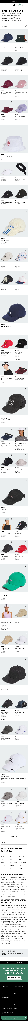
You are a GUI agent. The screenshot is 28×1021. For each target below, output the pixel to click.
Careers (4, 993)
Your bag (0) (19, 962)
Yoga (11, 868)
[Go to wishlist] (5, 5)
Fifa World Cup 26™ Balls (22, 868)
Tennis (11, 859)
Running (12, 854)
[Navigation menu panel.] (2, 5)
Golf (2, 859)
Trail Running (13, 862)
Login (7, 962)
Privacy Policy (17, 1004)
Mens (2, 862)
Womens (21, 865)
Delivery (16, 993)
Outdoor (3, 865)
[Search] (22, 5)
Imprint (16, 1008)
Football (3, 857)
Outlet (2, 868)
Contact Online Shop (18, 986)
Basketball (21, 854)
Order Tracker (5, 997)
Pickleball (21, 857)
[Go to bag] (25, 5)
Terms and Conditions (7, 1008)
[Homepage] (14, 6)
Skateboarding (22, 862)
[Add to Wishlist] (11, 31)
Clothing (3, 854)
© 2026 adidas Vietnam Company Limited (7, 1013)
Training (12, 865)
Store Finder (5, 986)
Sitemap (16, 990)
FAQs (3, 990)
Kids (20, 859)
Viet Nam (16, 1018)
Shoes (11, 857)
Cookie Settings (5, 1004)
